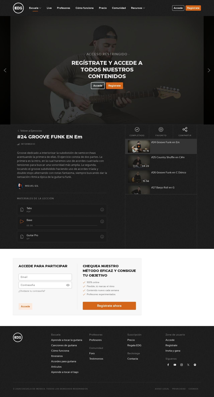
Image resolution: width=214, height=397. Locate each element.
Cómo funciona (60, 350)
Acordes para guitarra (63, 361)
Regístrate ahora (109, 306)
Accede (178, 8)
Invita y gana (173, 350)
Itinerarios (57, 356)
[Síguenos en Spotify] (195, 364)
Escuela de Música (33, 389)
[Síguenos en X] (188, 364)
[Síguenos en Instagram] (181, 364)
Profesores (95, 340)
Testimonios (96, 358)
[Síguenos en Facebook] (168, 364)
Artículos (56, 366)
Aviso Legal (162, 389)
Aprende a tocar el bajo (64, 372)
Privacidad (179, 389)
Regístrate (193, 8)
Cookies (193, 389)
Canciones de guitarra (64, 345)
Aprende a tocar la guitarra (66, 340)
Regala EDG (134, 345)
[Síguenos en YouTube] (175, 364)
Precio (131, 340)
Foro (92, 353)
